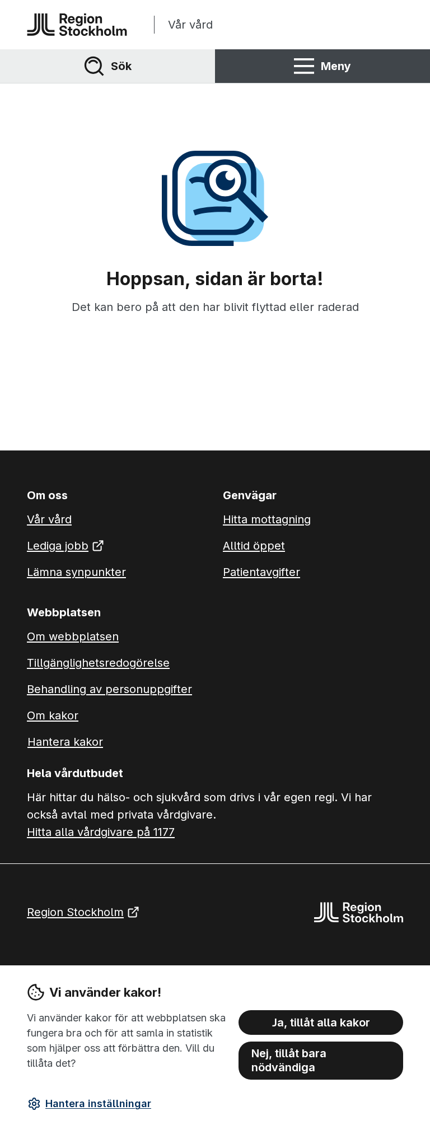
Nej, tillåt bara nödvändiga (288, 1060)
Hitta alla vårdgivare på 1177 (101, 832)
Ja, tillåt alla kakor (321, 1022)
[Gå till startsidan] (77, 24)
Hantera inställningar (98, 1103)
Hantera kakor (65, 742)
